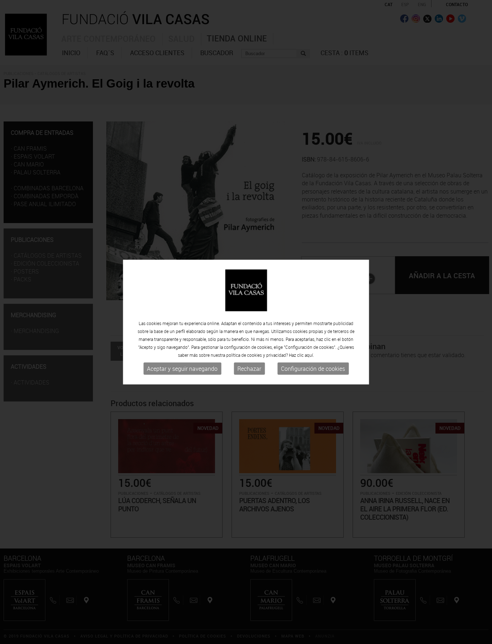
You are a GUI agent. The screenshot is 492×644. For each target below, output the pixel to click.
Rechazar (249, 369)
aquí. (309, 355)
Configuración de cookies (313, 369)
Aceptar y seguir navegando (182, 369)
